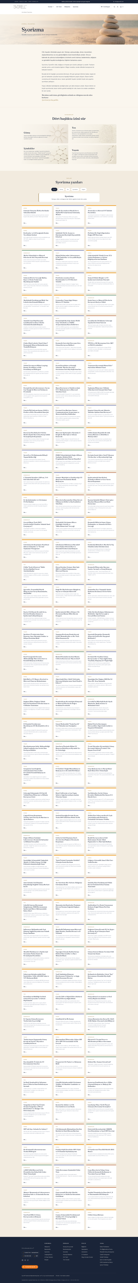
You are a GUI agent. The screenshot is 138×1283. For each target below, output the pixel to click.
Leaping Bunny (48, 1254)
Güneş (61, 189)
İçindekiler (75, 189)
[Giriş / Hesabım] (117, 7)
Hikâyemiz (67, 7)
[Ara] (114, 7)
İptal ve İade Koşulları (105, 1259)
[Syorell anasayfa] (21, 7)
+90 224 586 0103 (74, 1280)
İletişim (46, 1259)
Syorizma (75, 7)
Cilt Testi (59, 7)
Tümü (54, 189)
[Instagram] (22, 1260)
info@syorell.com (119, 1)
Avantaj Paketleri (67, 1254)
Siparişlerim (85, 1249)
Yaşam (83, 189)
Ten (68, 189)
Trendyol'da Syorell (31, 1266)
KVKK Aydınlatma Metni (106, 1262)
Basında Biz (48, 1249)
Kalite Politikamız (104, 1246)
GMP (37, 1256)
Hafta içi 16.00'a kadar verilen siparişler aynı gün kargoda (76, 1)
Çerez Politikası (104, 1265)
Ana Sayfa (24, 12)
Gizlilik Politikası (104, 1257)
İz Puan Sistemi (49, 1257)
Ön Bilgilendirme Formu (106, 1249)
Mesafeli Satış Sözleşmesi (107, 1252)
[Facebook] (28, 1260)
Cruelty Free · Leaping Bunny (31, 1252)
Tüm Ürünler (66, 1259)
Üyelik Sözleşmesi (104, 1254)
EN (105, 6)
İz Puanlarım (85, 1254)
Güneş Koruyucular (68, 1246)
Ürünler (50, 7)
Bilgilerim (84, 1246)
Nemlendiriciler (67, 1249)
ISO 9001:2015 (27, 1256)
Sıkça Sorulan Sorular (87, 1257)
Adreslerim (84, 1252)
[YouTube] (25, 1260)
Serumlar (65, 1252)
